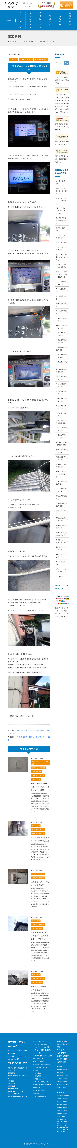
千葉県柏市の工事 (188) (61, 312)
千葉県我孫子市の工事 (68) (61, 334)
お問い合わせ (70, 20)
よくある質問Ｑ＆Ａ (41, 1082)
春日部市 (60, 1095)
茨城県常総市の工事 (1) (61, 490)
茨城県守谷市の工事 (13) (61, 458)
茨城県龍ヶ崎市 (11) (61, 512)
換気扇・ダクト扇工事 (38, 768)
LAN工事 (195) (61, 242)
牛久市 (59, 1085)
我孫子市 (66, 1056)
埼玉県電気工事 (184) (61, 297)
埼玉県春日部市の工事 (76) (61, 370)
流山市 (59, 1056)
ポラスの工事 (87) (60, 563)
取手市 (65, 1082)
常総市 (59, 1082)
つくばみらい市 (62, 1076)
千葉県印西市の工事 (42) (61, 356)
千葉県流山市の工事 (37, 833)
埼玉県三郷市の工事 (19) (61, 429)
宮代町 (59, 1101)
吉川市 (66, 1095)
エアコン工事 (39, 1061)
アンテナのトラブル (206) (61, 248)
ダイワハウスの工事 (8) (61, 570)
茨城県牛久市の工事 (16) (61, 519)
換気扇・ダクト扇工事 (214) (61, 236)
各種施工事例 (40, 20)
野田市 (63, 1053)
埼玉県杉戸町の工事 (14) (61, 436)
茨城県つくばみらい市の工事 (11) (61, 474)
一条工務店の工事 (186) (61, 555)
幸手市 (59, 1107)
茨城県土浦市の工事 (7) (61, 526)
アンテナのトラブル (26, 59)
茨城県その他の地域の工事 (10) (61, 533)
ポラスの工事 (35, 780)
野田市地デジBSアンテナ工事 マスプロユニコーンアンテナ (40, 935)
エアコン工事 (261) (60, 229)
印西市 (65, 1059)
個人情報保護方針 (41, 1096)
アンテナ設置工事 (41, 1044)
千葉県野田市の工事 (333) (61, 319)
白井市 (59, 1059)
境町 (64, 1088)
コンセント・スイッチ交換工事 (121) (61, 200)
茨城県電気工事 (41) (61, 304)
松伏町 (59, 1098)
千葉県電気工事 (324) (61, 290)
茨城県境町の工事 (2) (61, 497)
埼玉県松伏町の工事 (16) (61, 385)
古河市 (59, 1079)
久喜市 (65, 1104)
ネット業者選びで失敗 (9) (61, 283)
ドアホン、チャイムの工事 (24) (61, 265)
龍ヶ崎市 (66, 1085)
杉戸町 (59, 1110)
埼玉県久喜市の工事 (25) (61, 407)
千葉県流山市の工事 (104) (61, 326)
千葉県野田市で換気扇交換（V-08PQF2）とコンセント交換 (40, 786)
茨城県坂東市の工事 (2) (61, 450)
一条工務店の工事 (37, 929)
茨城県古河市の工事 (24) (61, 482)
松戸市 (59, 1062)
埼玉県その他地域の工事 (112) (61, 443)
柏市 (58, 1053)
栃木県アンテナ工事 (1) (61, 548)
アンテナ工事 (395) (60, 182)
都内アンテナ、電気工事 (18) (61, 541)
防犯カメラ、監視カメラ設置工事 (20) (61, 257)
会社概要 (60, 20)
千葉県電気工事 (36, 772)
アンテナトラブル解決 (42, 1047)
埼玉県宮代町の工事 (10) (61, 399)
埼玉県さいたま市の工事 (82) (61, 421)
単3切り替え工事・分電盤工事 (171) (61, 220)
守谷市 (65, 1069)
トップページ (39, 1041)
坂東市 (59, 1069)
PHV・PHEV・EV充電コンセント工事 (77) (61, 210)
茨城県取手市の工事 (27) (61, 504)
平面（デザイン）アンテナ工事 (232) (61, 191)
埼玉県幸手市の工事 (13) (61, 414)
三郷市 (65, 1110)
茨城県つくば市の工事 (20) (61, 465)
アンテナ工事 (20, 20)
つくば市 (60, 1073)
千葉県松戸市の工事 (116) (61, 341)
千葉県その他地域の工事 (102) (61, 363)
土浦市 (59, 1088)
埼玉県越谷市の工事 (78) (61, 392)
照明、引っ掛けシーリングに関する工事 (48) (61, 274)
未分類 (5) (59, 576)
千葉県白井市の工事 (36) (61, 348)
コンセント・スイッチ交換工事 (39, 763)
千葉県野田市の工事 (41, 59)
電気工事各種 (30, 20)
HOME (8, 20)
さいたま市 (61, 1116)
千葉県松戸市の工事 (37, 979)
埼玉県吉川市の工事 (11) (61, 377)
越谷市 (65, 1098)
